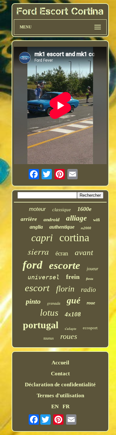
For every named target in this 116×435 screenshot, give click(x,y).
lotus (49, 312)
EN (55, 406)
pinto (33, 301)
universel (44, 277)
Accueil (60, 363)
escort (37, 287)
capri (42, 237)
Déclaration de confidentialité (60, 384)
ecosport (90, 327)
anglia (36, 227)
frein (73, 276)
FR (66, 406)
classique (61, 209)
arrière (29, 219)
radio (88, 289)
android (52, 219)
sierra (38, 251)
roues (68, 336)
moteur (37, 209)
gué (73, 300)
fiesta (89, 279)
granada (53, 303)
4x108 (73, 314)
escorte (64, 265)
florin (65, 288)
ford (33, 265)
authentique (61, 227)
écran (61, 253)
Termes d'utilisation (60, 395)
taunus (49, 338)
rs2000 (86, 228)
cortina (74, 237)
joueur (92, 268)
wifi (96, 219)
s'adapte (70, 329)
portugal (40, 325)
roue (91, 303)
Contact (60, 374)
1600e (84, 209)
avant (84, 252)
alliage (76, 218)
